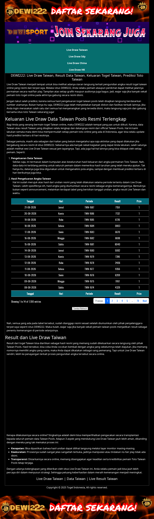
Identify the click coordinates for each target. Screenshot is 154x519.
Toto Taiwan (131, 161)
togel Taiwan (26, 343)
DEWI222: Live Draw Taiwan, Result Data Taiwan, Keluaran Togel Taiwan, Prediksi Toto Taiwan (77, 77)
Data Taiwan (76, 478)
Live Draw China (77, 63)
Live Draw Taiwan (77, 50)
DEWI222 (58, 104)
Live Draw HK (77, 69)
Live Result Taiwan (103, 478)
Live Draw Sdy (77, 56)
